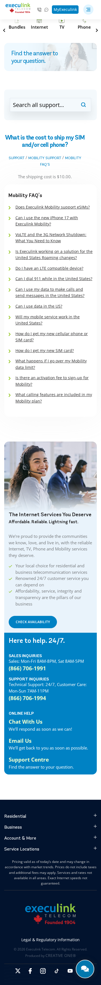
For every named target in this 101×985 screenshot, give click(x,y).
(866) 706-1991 (27, 668)
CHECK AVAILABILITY (33, 622)
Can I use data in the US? (38, 306)
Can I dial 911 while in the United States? (53, 278)
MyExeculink (65, 9)
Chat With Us (25, 721)
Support (16, 158)
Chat (47, 10)
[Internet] (39, 24)
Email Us (20, 740)
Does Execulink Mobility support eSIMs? (52, 207)
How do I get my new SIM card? (44, 350)
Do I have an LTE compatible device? (49, 268)
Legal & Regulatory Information (50, 939)
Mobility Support (44, 158)
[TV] (61, 24)
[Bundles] (16, 24)
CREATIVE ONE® (60, 955)
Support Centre (29, 759)
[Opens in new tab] (17, 970)
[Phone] (84, 24)
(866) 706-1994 (27, 698)
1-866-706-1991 (39, 10)
